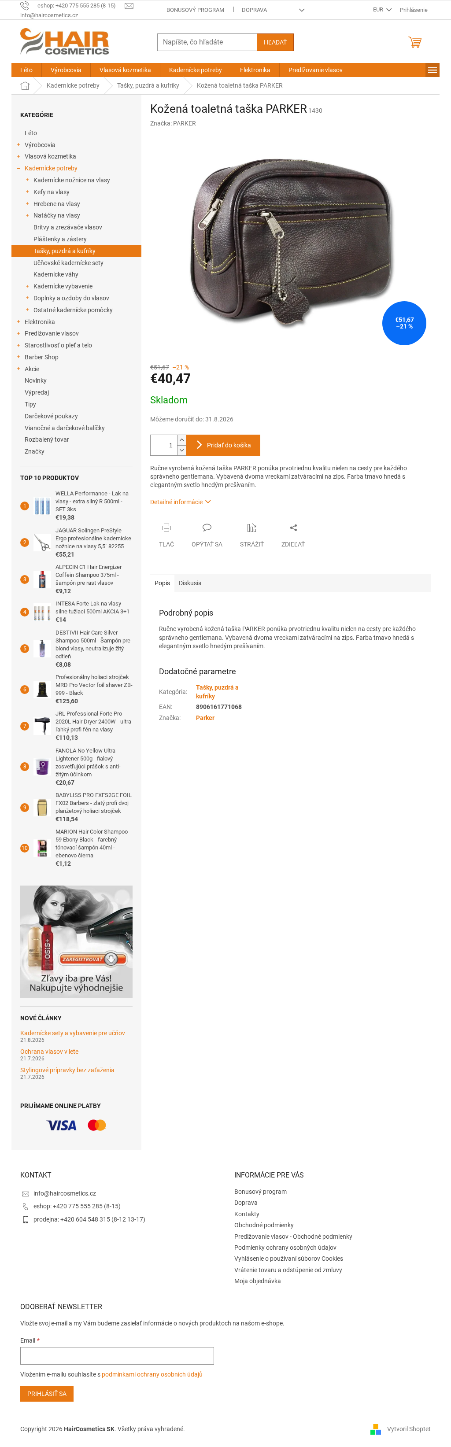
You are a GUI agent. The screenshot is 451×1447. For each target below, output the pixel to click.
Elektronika (40, 321)
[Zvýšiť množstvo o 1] (181, 440)
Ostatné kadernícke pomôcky (73, 310)
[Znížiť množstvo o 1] (181, 450)
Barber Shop (42, 357)
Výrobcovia (40, 144)
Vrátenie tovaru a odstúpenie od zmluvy (288, 1270)
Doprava (254, 10)
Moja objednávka (257, 1281)
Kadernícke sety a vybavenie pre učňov (72, 1033)
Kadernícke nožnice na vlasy (71, 180)
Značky (34, 451)
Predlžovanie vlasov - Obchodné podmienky (293, 1236)
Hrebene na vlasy (56, 203)
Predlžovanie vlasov (52, 333)
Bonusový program (195, 10)
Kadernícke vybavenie (62, 286)
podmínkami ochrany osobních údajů (152, 1374)
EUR (378, 9)
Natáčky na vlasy (56, 215)
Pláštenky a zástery (60, 239)
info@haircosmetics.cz (64, 1193)
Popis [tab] (162, 583)
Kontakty (246, 1214)
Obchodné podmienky (264, 1225)
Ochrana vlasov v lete (49, 1051)
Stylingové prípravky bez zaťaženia (67, 1070)
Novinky (36, 380)
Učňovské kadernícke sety (68, 262)
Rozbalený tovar (47, 439)
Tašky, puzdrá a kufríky (64, 251)
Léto (31, 133)
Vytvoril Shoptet (409, 1428)
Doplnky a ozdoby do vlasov (71, 298)
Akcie (32, 369)
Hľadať (275, 42)
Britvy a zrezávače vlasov (67, 227)
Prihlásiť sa (47, 1393)
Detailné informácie (176, 502)
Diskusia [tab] (190, 583)
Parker (205, 717)
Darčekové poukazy (51, 416)
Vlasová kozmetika (50, 156)
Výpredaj (37, 392)
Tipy (30, 404)
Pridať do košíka (229, 445)
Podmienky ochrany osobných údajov (285, 1247)
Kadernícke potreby (51, 168)
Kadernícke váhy (55, 274)
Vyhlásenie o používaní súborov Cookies (288, 1258)
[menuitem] (26, 70)
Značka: (173, 123)
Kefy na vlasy (51, 192)
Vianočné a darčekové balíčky (65, 428)
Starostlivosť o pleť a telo (58, 345)
